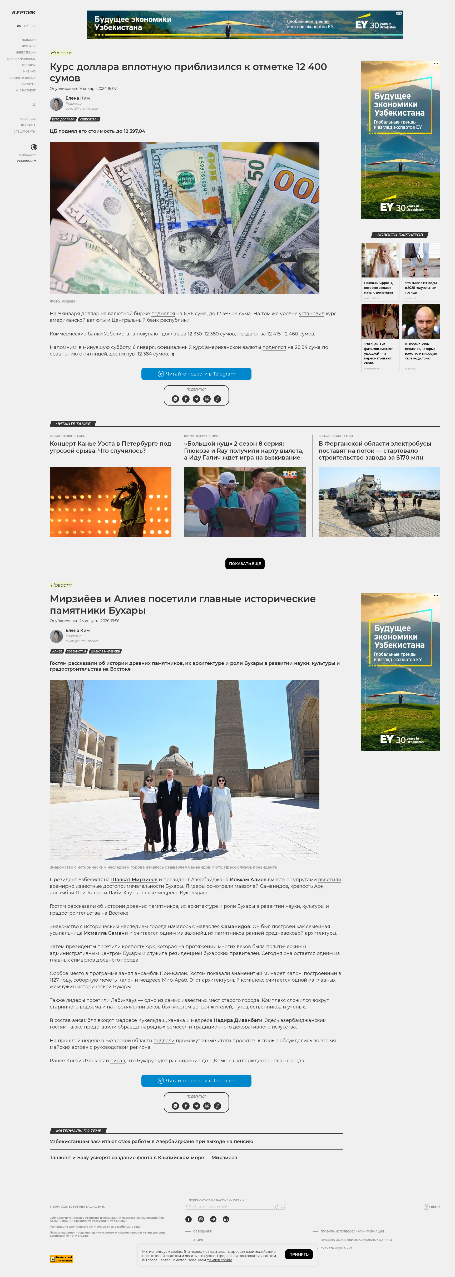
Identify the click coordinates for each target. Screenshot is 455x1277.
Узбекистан (26, 160)
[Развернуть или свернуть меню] (34, 105)
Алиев (57, 651)
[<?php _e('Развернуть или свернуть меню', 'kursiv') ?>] (34, 147)
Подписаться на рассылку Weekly (217, 1200)
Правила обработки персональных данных (356, 1240)
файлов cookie (219, 1260)
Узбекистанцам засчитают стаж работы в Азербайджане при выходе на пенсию (151, 1141)
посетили (329, 880)
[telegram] (213, 1219)
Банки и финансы (21, 59)
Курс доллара (63, 119)
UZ (26, 26)
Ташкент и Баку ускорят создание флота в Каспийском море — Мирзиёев (143, 1158)
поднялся (163, 313)
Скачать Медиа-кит (336, 1248)
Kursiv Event (26, 90)
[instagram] (201, 1219)
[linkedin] (225, 1219)
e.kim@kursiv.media (82, 108)
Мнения (29, 71)
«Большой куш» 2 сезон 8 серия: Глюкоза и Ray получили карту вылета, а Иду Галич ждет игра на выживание (243, 450)
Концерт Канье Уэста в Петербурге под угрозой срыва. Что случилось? (110, 447)
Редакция (28, 119)
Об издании (202, 1231)
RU (19, 26)
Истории (29, 46)
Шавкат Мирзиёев (105, 651)
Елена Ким (78, 98)
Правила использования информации (352, 1231)
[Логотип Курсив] (24, 12)
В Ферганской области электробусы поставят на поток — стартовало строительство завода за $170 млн (375, 450)
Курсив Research (22, 78)
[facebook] (188, 1219)
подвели (164, 1041)
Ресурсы (29, 65)
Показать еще (245, 563)
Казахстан (27, 155)
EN (34, 26)
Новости (29, 40)
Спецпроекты (25, 131)
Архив (198, 1240)
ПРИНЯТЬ (299, 1254)
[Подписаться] (281, 1207)
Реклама (28, 125)
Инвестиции (26, 52)
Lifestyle (28, 84)
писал (117, 1061)
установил (311, 313)
